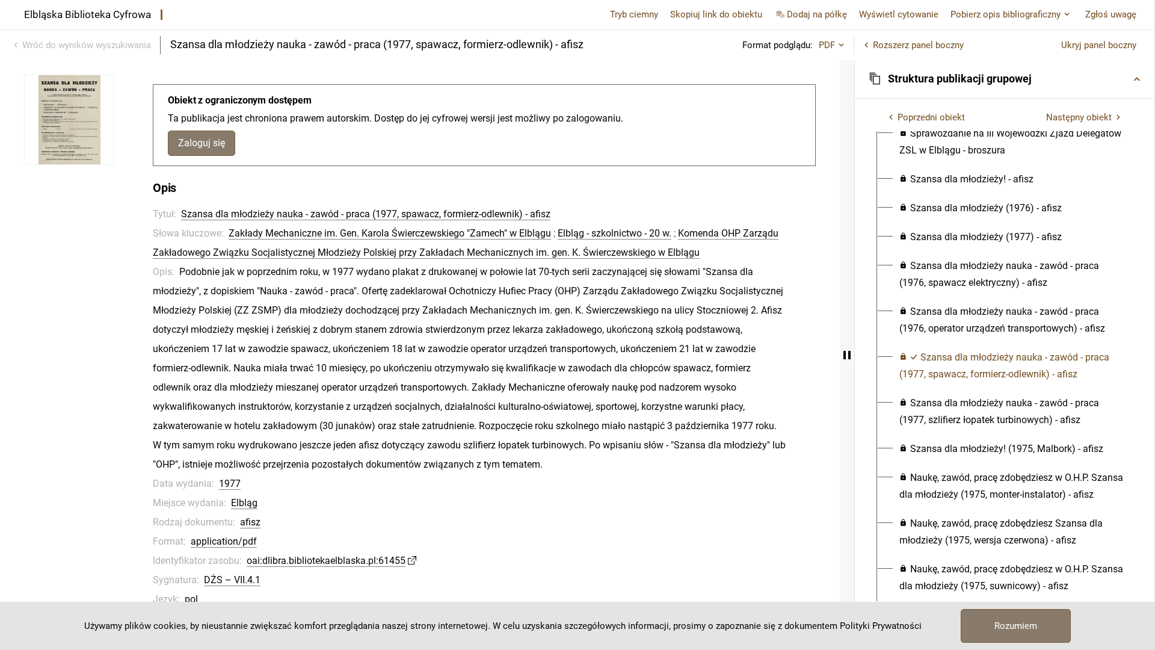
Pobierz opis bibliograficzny (1005, 14)
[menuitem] (1011, 142)
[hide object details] (847, 355)
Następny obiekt (1079, 117)
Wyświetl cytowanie (898, 14)
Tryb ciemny (634, 14)
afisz (250, 522)
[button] (1004, 79)
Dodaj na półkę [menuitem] (817, 14)
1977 (230, 483)
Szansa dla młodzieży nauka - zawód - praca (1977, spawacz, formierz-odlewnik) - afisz (365, 214)
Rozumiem (1015, 626)
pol (191, 599)
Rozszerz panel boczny (918, 45)
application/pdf (224, 541)
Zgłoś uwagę (1110, 14)
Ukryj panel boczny (1098, 45)
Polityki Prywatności (881, 626)
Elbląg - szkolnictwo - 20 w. (614, 233)
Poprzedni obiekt (931, 117)
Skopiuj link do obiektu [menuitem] (716, 14)
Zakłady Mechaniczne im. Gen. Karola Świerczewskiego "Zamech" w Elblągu (390, 233)
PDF (827, 45)
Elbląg (244, 503)
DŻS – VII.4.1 (232, 580)
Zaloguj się (201, 143)
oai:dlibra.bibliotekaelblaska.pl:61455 (326, 560)
